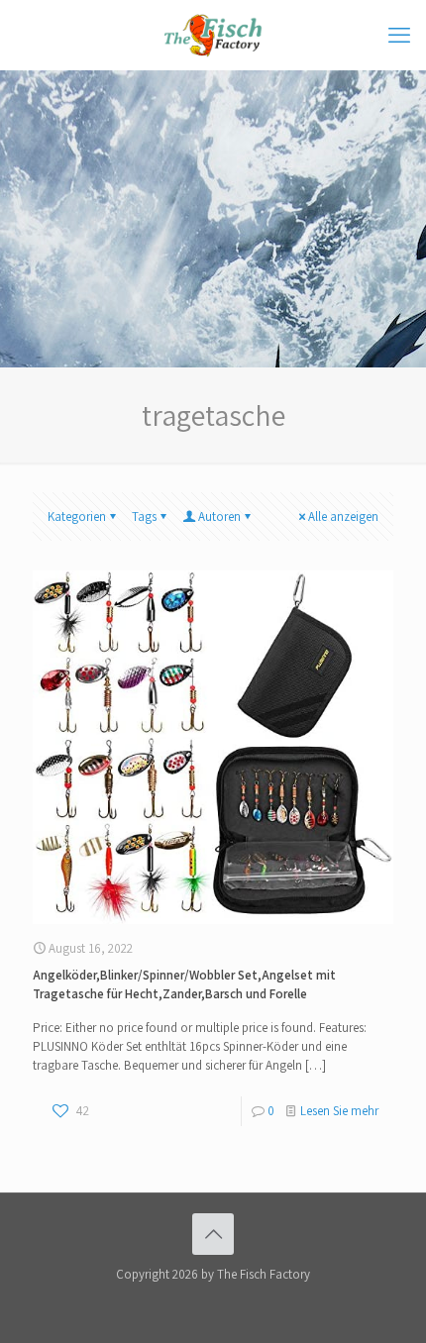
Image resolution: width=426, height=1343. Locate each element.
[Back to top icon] (213, 1234)
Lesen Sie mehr (339, 1110)
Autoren (219, 516)
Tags (144, 516)
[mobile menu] (399, 35)
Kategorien (77, 516)
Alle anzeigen (343, 516)
